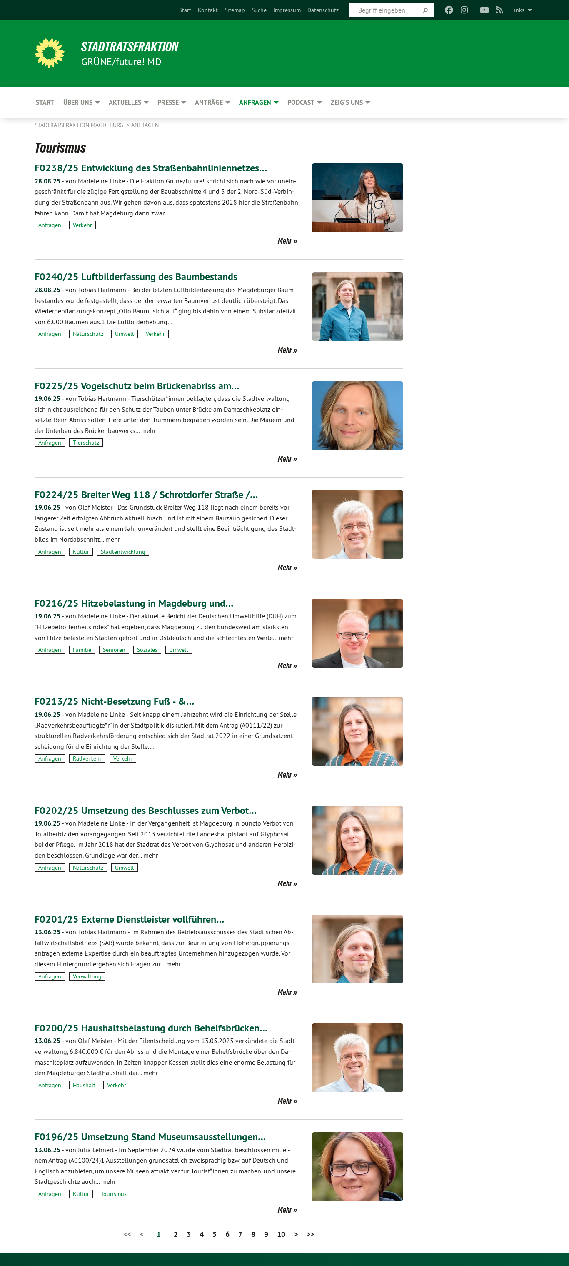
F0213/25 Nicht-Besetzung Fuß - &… (114, 701)
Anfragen (145, 125)
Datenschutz (323, 10)
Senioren (114, 649)
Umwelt (124, 334)
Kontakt (208, 10)
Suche (259, 10)
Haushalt (84, 1085)
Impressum (287, 10)
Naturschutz (88, 334)
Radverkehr (87, 758)
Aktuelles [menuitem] (125, 102)
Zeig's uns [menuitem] (347, 102)
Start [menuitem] (45, 102)
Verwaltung (87, 976)
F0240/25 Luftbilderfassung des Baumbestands (136, 276)
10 (281, 1234)
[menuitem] (185, 10)
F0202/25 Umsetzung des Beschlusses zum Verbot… (146, 810)
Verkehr (82, 225)
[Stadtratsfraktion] (50, 53)
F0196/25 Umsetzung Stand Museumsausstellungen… (150, 1136)
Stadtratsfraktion (129, 46)
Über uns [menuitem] (77, 102)
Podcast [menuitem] (300, 102)
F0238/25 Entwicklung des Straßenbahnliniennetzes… (151, 167)
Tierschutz (86, 442)
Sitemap (235, 10)
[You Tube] (484, 10)
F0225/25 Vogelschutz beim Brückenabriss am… (137, 385)
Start (185, 10)
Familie (82, 649)
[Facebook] (449, 10)
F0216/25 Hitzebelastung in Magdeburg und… (134, 603)
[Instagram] (464, 10)
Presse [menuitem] (168, 102)
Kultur (81, 551)
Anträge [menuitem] (209, 102)
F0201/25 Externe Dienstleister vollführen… (129, 919)
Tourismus (114, 1194)
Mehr (285, 240)
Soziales (147, 649)
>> (310, 1234)
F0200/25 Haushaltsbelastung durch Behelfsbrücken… (151, 1027)
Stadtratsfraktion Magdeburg (80, 125)
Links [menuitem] (517, 10)
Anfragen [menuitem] (255, 102)
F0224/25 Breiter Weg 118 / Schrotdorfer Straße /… (146, 494)
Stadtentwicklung (123, 551)
